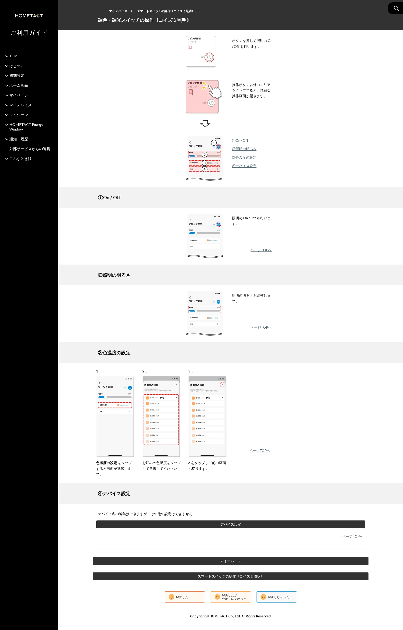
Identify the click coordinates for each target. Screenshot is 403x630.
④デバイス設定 (244, 166)
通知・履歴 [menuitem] (18, 139)
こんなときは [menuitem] (20, 158)
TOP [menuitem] (13, 56)
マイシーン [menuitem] (18, 114)
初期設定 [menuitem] (16, 75)
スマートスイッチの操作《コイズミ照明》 (166, 11)
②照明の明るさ (244, 149)
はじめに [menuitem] (16, 65)
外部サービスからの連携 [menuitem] (29, 148)
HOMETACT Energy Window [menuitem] (26, 126)
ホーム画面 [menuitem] (18, 85)
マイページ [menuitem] (18, 95)
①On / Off (240, 140)
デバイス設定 (230, 524)
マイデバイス (118, 11)
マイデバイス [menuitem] (20, 105)
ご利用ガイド (29, 32)
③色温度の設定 (244, 157)
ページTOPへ (261, 250)
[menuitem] (32, 166)
